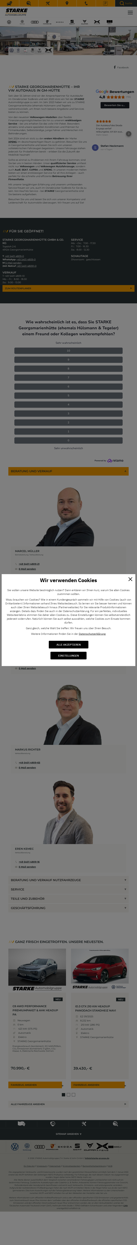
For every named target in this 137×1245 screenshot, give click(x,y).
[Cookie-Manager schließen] (130, 579)
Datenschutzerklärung (92, 633)
